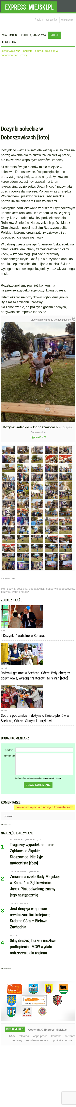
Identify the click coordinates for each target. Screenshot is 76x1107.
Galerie (54, 35)
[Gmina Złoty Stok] (54, 1005)
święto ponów (20, 592)
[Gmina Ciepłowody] (60, 993)
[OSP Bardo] (39, 1016)
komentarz (9, 755)
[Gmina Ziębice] (8, 1016)
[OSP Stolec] (24, 1016)
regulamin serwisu (37, 1040)
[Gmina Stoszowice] (31, 1005)
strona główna (11, 51)
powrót (8, 816)
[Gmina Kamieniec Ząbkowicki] (8, 1005)
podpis (9, 750)
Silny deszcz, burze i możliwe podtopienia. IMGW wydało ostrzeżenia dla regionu (33, 946)
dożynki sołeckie (17, 589)
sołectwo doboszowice (60, 589)
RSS (12, 1036)
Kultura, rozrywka (33, 35)
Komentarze (10, 42)
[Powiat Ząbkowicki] (11, 993)
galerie (27, 51)
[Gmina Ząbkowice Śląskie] (30, 993)
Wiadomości (9, 35)
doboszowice (37, 589)
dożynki (5, 592)
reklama (24, 1036)
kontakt (56, 1036)
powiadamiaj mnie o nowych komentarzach (44, 807)
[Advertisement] (38, 92)
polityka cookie (62, 1040)
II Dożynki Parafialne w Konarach (24, 635)
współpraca (40, 1036)
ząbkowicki (67, 19)
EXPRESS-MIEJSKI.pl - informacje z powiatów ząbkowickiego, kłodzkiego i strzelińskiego (29, 6)
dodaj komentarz (38, 785)
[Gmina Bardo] (45, 993)
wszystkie (52, 19)
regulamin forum (53, 778)
